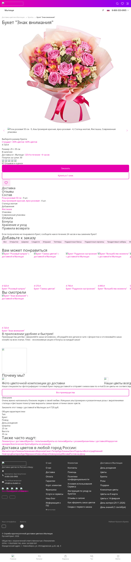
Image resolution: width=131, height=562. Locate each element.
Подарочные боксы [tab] (73, 242)
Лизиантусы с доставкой (14, 441)
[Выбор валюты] (103, 10)
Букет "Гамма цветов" (44, 287)
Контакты (72, 467)
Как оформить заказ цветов (81, 502)
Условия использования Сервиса (80, 485)
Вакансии (50, 510)
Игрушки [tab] (47, 242)
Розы (102, 480)
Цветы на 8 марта (109, 494)
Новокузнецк (55, 454)
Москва (65, 454)
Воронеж (40, 451)
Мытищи (9, 10)
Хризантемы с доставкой (94, 441)
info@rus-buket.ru (12, 483)
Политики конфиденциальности (78, 478)
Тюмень (20, 451)
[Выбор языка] (108, 10)
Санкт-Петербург (53, 451)
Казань (65, 451)
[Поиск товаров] (117, 3)
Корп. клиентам (53, 485)
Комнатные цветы (109, 489)
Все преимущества (65, 392)
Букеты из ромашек (41, 444)
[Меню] (127, 3)
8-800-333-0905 (11, 476)
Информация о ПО (53, 504)
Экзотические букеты (20, 444)
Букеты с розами (73, 441)
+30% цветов (18, 141)
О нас (48, 467)
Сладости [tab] (36, 242)
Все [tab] (5, 242)
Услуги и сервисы (54, 494)
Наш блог (50, 498)
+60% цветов (31, 141)
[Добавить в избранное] (6, 182)
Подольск (79, 451)
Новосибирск (42, 454)
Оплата (49, 476)
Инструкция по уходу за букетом (79, 492)
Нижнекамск (30, 451)
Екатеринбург (18, 454)
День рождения (10, 422)
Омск (71, 451)
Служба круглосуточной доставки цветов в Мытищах (28, 533)
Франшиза (51, 489)
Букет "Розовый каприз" (14, 287)
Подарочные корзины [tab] (94, 242)
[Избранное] (122, 3)
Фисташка (7, 209)
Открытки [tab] (14, 242)
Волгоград (89, 451)
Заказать (65, 168)
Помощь (72, 472)
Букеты (103, 476)
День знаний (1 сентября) (113, 507)
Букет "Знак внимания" (13, 329)
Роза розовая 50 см (11, 198)
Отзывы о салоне (76, 498)
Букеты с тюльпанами (37, 441)
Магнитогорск (9, 451)
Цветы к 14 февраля (110, 498)
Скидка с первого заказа (80, 506)
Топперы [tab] (58, 242)
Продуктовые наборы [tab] (116, 242)
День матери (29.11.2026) (112, 502)
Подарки (104, 485)
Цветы (103, 472)
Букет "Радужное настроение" (80, 287)
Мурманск (30, 454)
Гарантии (50, 480)
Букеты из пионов (56, 441)
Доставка (50, 472)
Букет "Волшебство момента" (112, 287)
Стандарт (6, 141)
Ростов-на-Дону (77, 454)
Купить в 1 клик (65, 175)
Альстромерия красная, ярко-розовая (21, 200)
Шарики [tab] (25, 242)
